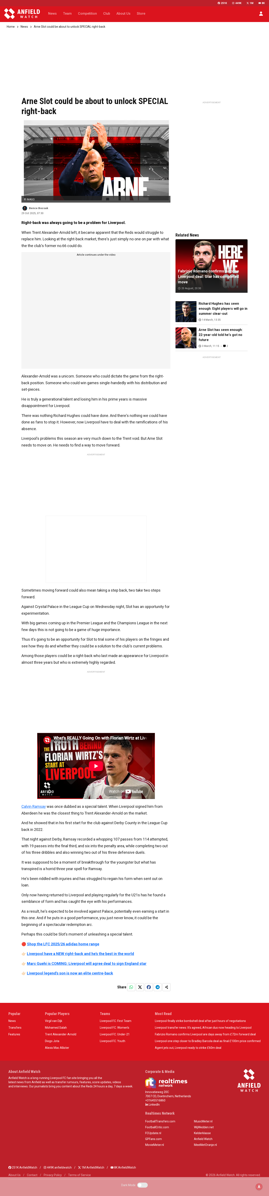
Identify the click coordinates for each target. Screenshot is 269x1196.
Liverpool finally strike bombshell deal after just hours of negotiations (200, 1021)
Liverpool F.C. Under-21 (115, 1034)
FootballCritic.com (157, 1127)
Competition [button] (87, 14)
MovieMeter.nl (154, 1145)
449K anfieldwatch (59, 1167)
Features (14, 1034)
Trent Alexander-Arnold (60, 1034)
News (24, 26)
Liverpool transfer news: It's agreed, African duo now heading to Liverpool (203, 1027)
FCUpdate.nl (153, 1133)
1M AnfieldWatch (92, 1167)
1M (251, 3)
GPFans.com (153, 1139)
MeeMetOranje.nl (205, 1145)
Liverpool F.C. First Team (115, 1021)
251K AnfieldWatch (24, 1167)
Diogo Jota (52, 1041)
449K (238, 3)
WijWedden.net (204, 1127)
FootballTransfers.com (160, 1121)
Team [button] (67, 14)
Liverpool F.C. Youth (112, 1041)
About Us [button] (123, 14)
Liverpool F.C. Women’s (114, 1027)
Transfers (14, 1027)
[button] (261, 13)
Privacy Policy (53, 1175)
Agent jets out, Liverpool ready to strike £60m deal (188, 1047)
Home (11, 26)
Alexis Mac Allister (57, 1047)
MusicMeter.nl (203, 1121)
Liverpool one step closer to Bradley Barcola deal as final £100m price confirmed (208, 1041)
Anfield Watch (203, 1139)
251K (224, 3)
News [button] (52, 14)
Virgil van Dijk (53, 1021)
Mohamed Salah (56, 1027)
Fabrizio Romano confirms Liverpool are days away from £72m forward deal (205, 1034)
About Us (14, 1175)
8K (263, 3)
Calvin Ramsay (33, 806)
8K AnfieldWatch (124, 1167)
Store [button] (141, 14)
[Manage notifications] (259, 1186)
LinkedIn (154, 1104)
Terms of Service (79, 1175)
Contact (32, 1175)
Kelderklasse (202, 1133)
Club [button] (106, 14)
